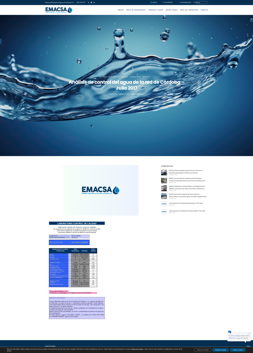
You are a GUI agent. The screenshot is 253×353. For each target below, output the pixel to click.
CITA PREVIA (168, 2)
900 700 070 (81, 2)
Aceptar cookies (238, 350)
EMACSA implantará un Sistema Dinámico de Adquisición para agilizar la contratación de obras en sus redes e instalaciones (187, 187)
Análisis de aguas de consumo (115, 77)
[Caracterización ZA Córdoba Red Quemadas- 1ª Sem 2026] (164, 204)
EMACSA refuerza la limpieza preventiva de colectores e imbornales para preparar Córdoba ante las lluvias (185, 171)
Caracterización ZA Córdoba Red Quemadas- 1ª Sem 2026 (186, 203)
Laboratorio (135, 77)
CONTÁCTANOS (50, 346)
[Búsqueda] (200, 2)
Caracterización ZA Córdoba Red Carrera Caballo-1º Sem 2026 (187, 211)
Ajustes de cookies (203, 350)
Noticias (146, 77)
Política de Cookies (137, 349)
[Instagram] (94, 2)
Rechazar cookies (220, 350)
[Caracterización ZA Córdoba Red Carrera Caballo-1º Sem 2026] (164, 212)
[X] (88, 2)
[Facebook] (91, 2)
